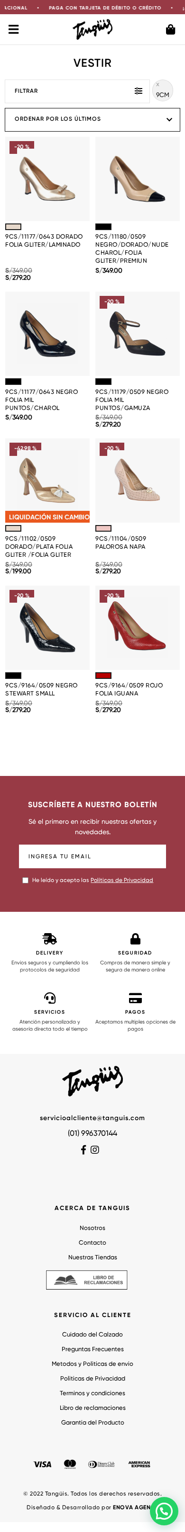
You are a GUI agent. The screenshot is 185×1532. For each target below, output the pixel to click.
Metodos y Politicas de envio (92, 1364)
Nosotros (92, 1228)
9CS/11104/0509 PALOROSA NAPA (120, 543)
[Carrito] (171, 29)
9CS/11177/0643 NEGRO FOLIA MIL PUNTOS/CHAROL (41, 400)
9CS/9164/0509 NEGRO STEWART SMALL (41, 690)
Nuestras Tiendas (92, 1258)
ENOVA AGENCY (135, 1508)
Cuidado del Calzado (92, 1335)
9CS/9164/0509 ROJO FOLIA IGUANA (129, 690)
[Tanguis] (93, 29)
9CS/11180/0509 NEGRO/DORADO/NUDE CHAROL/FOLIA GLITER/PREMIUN (132, 249)
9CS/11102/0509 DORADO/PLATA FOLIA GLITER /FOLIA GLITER (39, 547)
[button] (164, 1511)
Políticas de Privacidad (122, 880)
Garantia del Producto (92, 1423)
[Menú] (14, 29)
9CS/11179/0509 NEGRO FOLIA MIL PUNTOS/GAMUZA (131, 400)
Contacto (92, 1243)
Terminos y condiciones (92, 1393)
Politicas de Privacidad (92, 1379)
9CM (162, 95)
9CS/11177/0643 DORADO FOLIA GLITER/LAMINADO (44, 241)
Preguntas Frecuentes (93, 1349)
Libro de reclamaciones (93, 1408)
